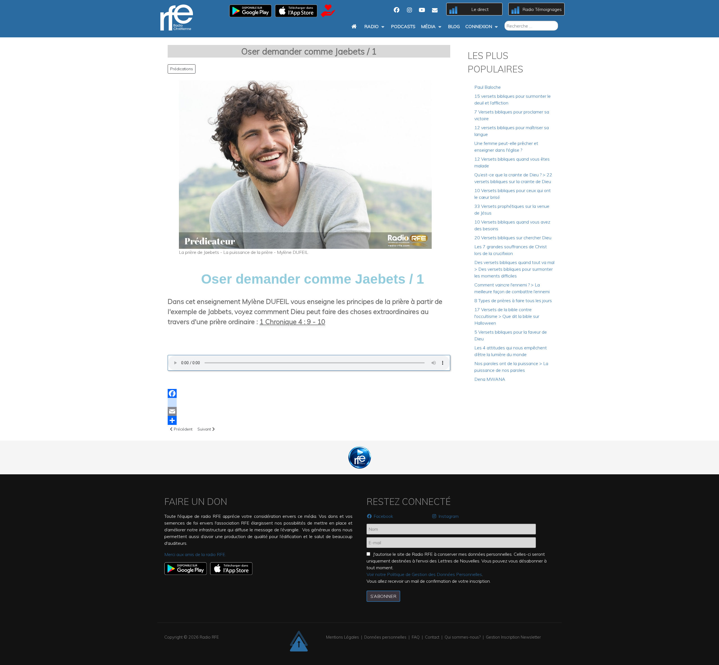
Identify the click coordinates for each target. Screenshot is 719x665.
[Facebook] (309, 393)
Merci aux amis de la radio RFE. (195, 554)
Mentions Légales (342, 637)
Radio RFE (209, 637)
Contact (432, 637)
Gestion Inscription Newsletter (513, 637)
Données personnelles (385, 637)
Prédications (181, 68)
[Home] (355, 26)
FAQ (416, 637)
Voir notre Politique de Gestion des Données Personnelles (424, 574)
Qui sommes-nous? (463, 637)
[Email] (309, 411)
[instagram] (309, 402)
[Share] (309, 420)
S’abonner (383, 596)
